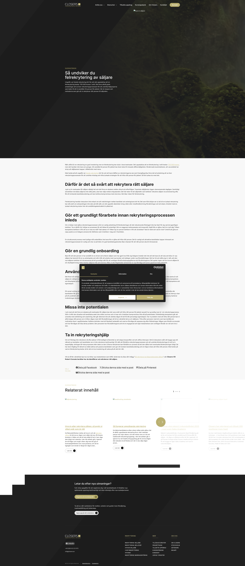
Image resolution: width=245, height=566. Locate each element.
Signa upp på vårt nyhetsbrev (85, 513)
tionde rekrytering (92, 173)
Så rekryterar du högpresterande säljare (149, 357)
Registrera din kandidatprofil (84, 497)
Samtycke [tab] (94, 274)
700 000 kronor (173, 165)
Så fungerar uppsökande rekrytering (129, 426)
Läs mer (69, 451)
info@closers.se (70, 551)
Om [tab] (151, 274)
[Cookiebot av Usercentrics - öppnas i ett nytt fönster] (155, 267)
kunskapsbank (70, 68)
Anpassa (121, 297)
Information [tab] (122, 274)
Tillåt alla (150, 297)
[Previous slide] (159, 422)
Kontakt (175, 5)
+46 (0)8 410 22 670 (71, 548)
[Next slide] (162, 422)
